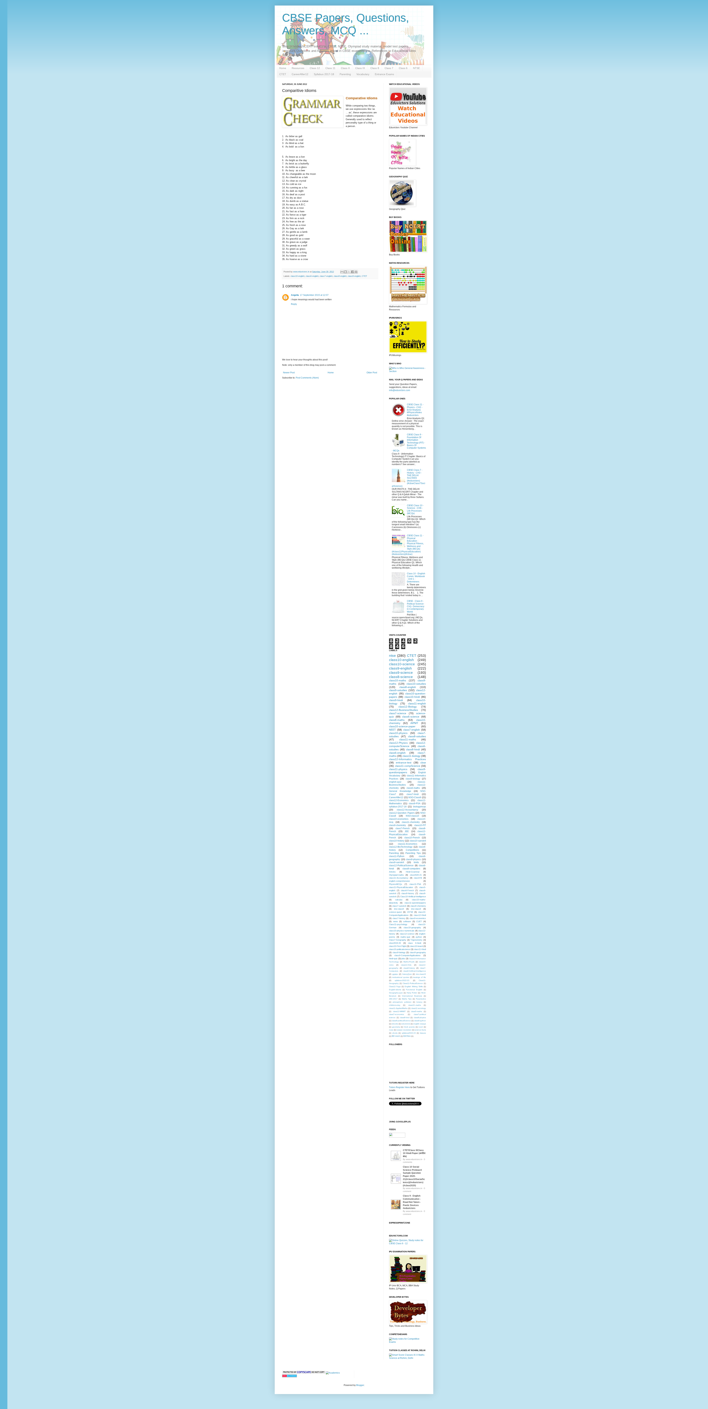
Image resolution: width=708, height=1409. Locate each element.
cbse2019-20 (395, 943)
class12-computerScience (407, 744)
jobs (403, 958)
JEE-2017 (393, 999)
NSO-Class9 (415, 797)
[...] (396, 1161)
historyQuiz (407, 974)
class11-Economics (407, 844)
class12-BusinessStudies (403, 709)
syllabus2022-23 (409, 1033)
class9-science (401, 673)
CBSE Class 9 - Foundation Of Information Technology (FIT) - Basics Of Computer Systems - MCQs (409, 442)
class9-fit (418, 878)
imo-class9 (416, 909)
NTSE (416, 68)
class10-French (412, 837)
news (395, 921)
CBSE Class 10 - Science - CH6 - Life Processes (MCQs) (415, 509)
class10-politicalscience (399, 949)
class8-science (401, 677)
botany (419, 1002)
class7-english (326, 276)
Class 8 (374, 68)
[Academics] (333, 1373)
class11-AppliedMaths (398, 1008)
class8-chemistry (418, 906)
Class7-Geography (397, 940)
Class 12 (315, 68)
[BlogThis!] (345, 272)
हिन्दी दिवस (407, 1036)
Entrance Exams (384, 74)
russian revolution (404, 1030)
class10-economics (398, 819)
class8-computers (411, 868)
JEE (407, 831)
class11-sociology (418, 1008)
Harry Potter (412, 993)
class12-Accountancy (407, 809)
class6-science (410, 716)
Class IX (360, 68)
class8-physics (420, 1017)
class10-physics (398, 733)
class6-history (409, 968)
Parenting (345, 74)
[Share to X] (349, 272)
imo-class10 (421, 974)
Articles (392, 872)
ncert (421, 1027)
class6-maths (413, 788)
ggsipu (395, 974)
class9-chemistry (397, 825)
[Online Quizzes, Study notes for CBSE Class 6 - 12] (407, 371)
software (407, 921)
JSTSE (410, 912)
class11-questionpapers (415, 903)
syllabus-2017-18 (398, 806)
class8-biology (399, 952)
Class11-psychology (398, 924)
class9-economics (417, 918)
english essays (419, 1024)
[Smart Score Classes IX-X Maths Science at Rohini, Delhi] (407, 1358)
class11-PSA (415, 884)
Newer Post (289, 372)
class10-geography (412, 927)
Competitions (412, 850)
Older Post (372, 372)
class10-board (416, 946)
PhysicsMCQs (395, 884)
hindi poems (409, 1027)
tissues (423, 1033)
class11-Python (396, 856)
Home (282, 68)
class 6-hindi (414, 943)
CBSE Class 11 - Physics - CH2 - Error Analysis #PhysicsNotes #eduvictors (415, 410)
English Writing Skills (414, 986)
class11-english (417, 703)
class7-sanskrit (399, 906)
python (419, 937)
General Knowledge (400, 791)
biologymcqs (419, 806)
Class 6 (403, 68)
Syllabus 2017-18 (324, 74)
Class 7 (389, 68)
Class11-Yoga (395, 986)
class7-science (397, 713)
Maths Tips (407, 999)
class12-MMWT (399, 1011)
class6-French (407, 890)
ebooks (395, 1024)
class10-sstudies (416, 683)
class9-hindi (396, 700)
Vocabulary (362, 74)
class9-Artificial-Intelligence (414, 971)
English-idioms (395, 990)
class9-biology (413, 778)
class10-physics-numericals (401, 931)
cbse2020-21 (416, 875)
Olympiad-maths (396, 875)
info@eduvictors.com (399, 390)
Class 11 (330, 68)
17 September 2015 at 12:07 (314, 295)
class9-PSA (414, 803)
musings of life (419, 977)
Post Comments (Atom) (307, 377)
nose (391, 1030)
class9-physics (413, 859)
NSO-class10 (412, 816)
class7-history (399, 918)
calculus (398, 900)
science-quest (395, 912)
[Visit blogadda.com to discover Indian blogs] (289, 1376)
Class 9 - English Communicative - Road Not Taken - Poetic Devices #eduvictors (412, 1202)
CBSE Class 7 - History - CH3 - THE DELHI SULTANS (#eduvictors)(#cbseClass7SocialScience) (408, 478)
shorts (395, 1033)
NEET (392, 729)
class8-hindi (413, 749)
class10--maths (414, 1005)
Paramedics (421, 999)
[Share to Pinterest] (356, 272)
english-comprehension (399, 881)
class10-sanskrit (418, 840)
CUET (419, 921)
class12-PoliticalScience (401, 865)
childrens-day (394, 1005)
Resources (298, 68)
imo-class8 (399, 909)
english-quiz (395, 782)
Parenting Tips (413, 853)
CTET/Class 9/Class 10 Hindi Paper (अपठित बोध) (414, 1153)
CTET (282, 74)
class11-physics (398, 769)
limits (416, 862)
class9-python (420, 1021)
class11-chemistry (411, 822)
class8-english (340, 276)
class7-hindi (413, 794)
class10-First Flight (397, 946)
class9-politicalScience (401, 1021)
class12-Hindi (420, 915)
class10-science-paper (402, 726)
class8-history (407, 893)
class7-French (402, 828)
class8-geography (418, 952)
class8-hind (404, 1017)
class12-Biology (407, 706)
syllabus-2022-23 (402, 980)
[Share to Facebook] (352, 272)
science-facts (420, 1030)
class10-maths (397, 680)
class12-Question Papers (402, 813)
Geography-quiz (396, 993)
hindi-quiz (393, 958)
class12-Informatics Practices (407, 759)
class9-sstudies (398, 690)
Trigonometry (416, 940)
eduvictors (405, 1024)
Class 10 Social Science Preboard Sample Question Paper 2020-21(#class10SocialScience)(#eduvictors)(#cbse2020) (414, 1176)
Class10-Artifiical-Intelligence (413, 896)
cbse (423, 762)
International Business (412, 996)
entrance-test (403, 762)
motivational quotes (400, 977)
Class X (345, 68)
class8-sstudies (417, 736)
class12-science (407, 934)
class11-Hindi (420, 949)
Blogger (360, 1385)
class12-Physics (398, 742)
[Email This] (342, 272)
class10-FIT (420, 825)
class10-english (298, 276)
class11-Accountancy (398, 878)
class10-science (402, 664)
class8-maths (397, 719)
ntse (392, 656)
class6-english (312, 276)
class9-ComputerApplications (407, 955)
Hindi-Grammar (413, 872)
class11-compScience (407, 765)
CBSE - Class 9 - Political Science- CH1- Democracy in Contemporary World (415, 606)
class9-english (354, 276)
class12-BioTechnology (400, 847)
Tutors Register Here (399, 1087)
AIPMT (414, 723)
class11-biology (411, 755)
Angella (295, 295)
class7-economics (396, 1014)
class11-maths (407, 739)
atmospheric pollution (402, 1002)
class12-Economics (399, 800)
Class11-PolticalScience (413, 983)
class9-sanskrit (396, 862)
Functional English (414, 990)
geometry (396, 1027)
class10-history (396, 840)
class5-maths (416, 1011)
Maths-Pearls (408, 962)
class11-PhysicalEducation (401, 887)
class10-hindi (412, 696)
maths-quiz (405, 937)
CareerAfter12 (300, 74)
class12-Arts (406, 965)
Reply (294, 304)
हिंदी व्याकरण (396, 1036)
